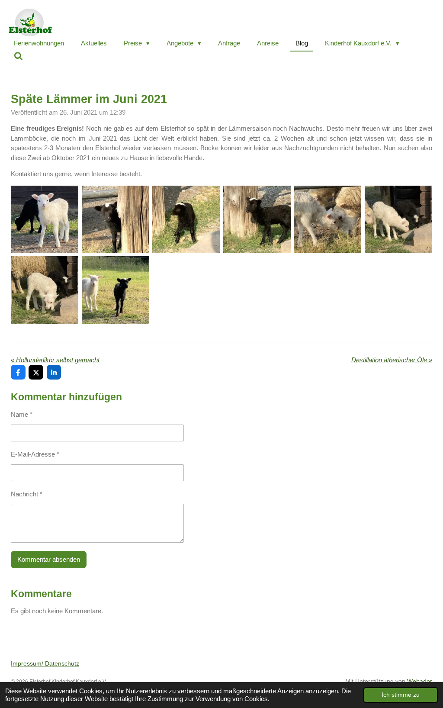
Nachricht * (26, 494)
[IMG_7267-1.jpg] (115, 219)
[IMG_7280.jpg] (327, 219)
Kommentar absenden (48, 559)
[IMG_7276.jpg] (257, 219)
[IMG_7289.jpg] (44, 290)
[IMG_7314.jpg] (115, 290)
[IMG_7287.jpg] (398, 219)
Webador (419, 681)
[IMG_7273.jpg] (186, 219)
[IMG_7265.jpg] (44, 219)
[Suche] (18, 56)
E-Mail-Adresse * (35, 454)
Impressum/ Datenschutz (45, 663)
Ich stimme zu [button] (401, 695)
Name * (21, 414)
